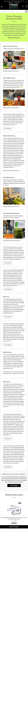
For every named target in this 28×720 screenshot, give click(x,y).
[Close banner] (26, 2)
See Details (16, 2)
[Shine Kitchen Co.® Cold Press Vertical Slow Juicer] (14, 229)
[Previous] (4, 515)
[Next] (23, 515)
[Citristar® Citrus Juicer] (14, 98)
